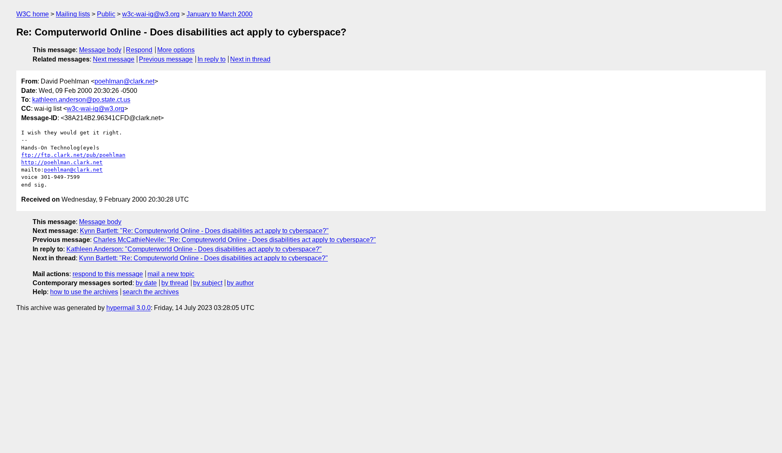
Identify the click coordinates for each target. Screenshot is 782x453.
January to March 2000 (220, 14)
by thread (174, 282)
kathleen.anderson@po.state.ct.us (81, 99)
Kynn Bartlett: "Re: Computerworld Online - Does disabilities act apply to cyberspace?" (204, 230)
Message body (100, 49)
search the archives (151, 291)
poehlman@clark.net (124, 81)
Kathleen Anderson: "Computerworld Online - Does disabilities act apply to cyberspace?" (194, 249)
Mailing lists (73, 14)
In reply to (212, 59)
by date (146, 282)
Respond (139, 49)
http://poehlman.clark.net (62, 162)
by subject (207, 282)
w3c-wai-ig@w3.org (151, 14)
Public (106, 14)
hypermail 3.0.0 (128, 307)
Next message (113, 59)
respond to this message (107, 273)
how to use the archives (84, 291)
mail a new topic (170, 273)
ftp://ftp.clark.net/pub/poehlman (73, 155)
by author (240, 282)
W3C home (32, 14)
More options (176, 49)
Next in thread (250, 59)
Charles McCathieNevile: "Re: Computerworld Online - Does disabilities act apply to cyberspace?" (234, 239)
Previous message (166, 59)
